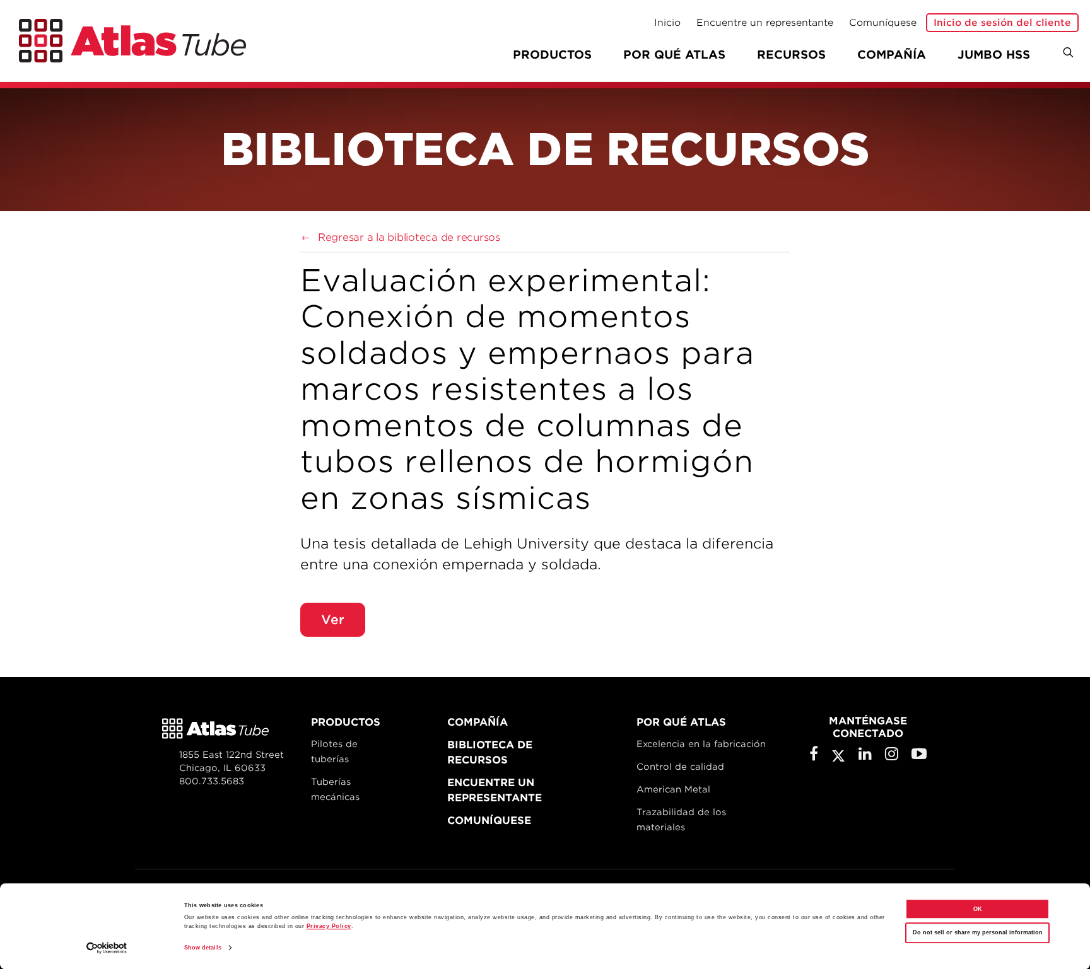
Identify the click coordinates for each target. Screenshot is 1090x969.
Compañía (891, 54)
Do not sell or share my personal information (978, 933)
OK (977, 909)
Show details (202, 948)
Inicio (667, 22)
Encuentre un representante (764, 22)
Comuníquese (883, 22)
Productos (345, 722)
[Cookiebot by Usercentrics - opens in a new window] (107, 948)
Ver (332, 619)
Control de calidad (680, 767)
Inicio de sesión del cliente (1002, 22)
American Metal (673, 789)
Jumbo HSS (994, 54)
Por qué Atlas (674, 54)
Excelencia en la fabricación (701, 744)
